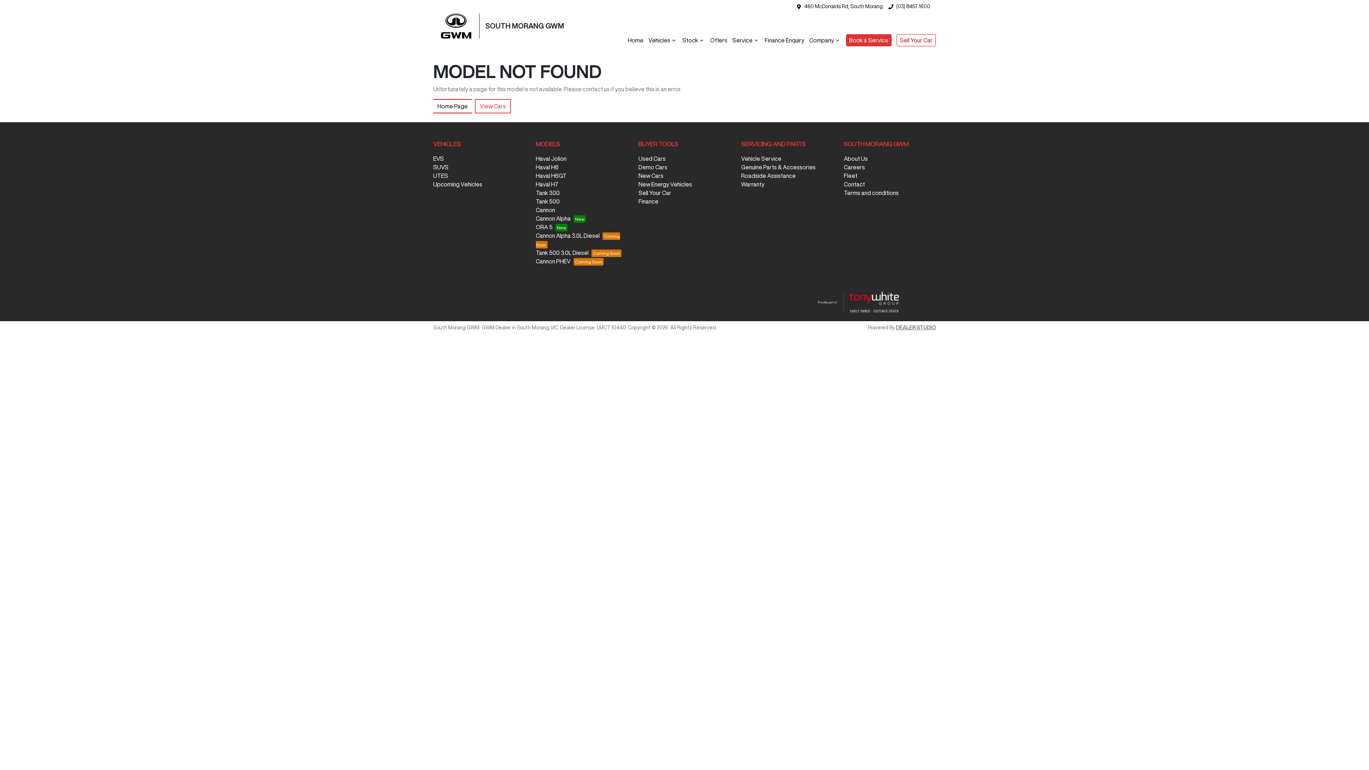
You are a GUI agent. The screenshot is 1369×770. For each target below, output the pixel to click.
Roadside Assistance (768, 176)
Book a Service (868, 40)
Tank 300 (548, 193)
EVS (438, 158)
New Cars (651, 176)
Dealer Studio (916, 327)
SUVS (440, 167)
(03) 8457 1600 (913, 6)
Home (636, 40)
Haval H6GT (551, 176)
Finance (648, 201)
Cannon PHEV (553, 261)
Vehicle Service (761, 158)
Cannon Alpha (553, 218)
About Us (856, 158)
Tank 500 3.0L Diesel (562, 253)
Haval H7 (547, 184)
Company (821, 40)
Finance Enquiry (784, 40)
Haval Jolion (551, 158)
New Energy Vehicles (665, 184)
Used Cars (652, 158)
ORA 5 (544, 227)
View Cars (493, 106)
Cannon (545, 210)
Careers (854, 167)
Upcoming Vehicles (457, 184)
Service (742, 40)
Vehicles (659, 40)
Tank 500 (548, 201)
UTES (440, 176)
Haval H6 (547, 167)
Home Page (452, 106)
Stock (690, 40)
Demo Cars (653, 167)
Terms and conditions (871, 193)
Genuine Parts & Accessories (778, 167)
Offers (718, 40)
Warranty (752, 184)
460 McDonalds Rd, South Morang (843, 6)
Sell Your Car (916, 40)
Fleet (850, 176)
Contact (854, 184)
